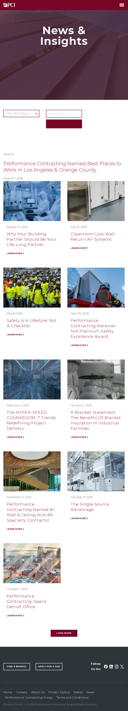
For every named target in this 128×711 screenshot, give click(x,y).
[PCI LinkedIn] (111, 666)
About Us (37, 692)
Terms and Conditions (72, 697)
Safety (78, 692)
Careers (21, 692)
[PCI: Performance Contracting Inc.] (9, 5)
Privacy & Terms (12, 704)
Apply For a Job (49, 666)
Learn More (14, 253)
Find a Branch (16, 666)
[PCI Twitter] (122, 666)
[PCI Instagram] (116, 666)
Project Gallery (59, 692)
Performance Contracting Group (28, 697)
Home (7, 692)
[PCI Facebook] (106, 666)
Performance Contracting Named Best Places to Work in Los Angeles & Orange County (62, 166)
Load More (64, 633)
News (90, 692)
